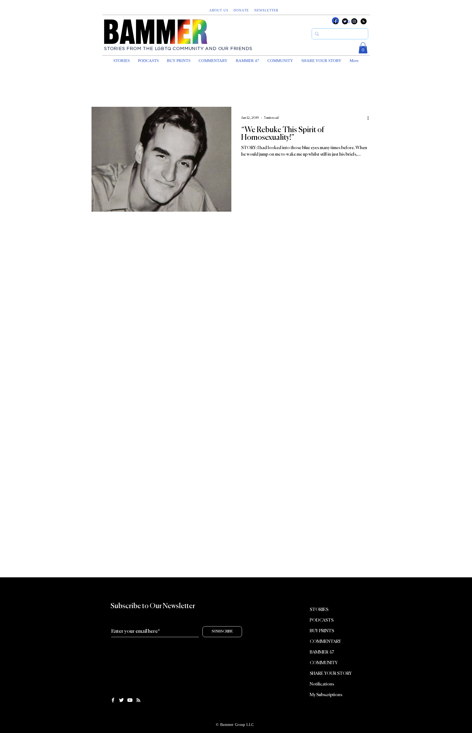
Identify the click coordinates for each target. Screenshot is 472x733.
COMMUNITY (324, 663)
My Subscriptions (326, 695)
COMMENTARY (325, 642)
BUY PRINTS (322, 631)
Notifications (322, 684)
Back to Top (9, 712)
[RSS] (364, 21)
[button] (267, 10)
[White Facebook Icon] (113, 700)
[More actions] (370, 118)
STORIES (319, 610)
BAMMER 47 (322, 652)
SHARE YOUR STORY (331, 674)
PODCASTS (322, 620)
